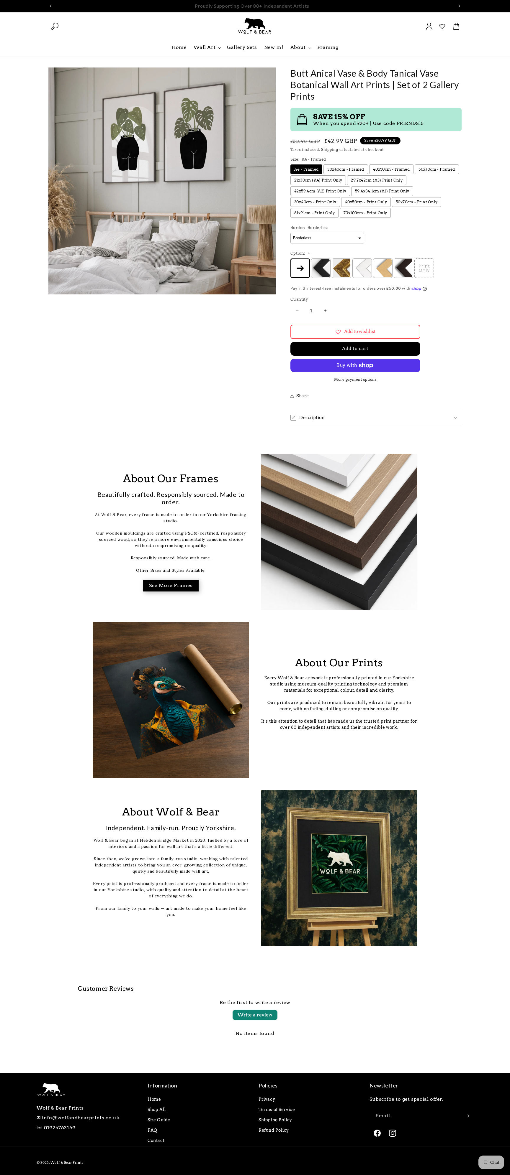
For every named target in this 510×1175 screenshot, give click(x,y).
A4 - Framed (306, 169)
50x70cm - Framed (437, 169)
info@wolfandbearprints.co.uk (81, 1117)
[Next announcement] (459, 5)
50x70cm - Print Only (416, 202)
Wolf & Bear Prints (67, 1163)
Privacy (267, 1099)
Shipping (329, 149)
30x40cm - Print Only (315, 202)
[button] (54, 26)
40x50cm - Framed (391, 169)
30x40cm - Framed (345, 169)
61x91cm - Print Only (314, 213)
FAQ (152, 1130)
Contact (156, 1140)
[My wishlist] (442, 26)
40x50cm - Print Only (366, 202)
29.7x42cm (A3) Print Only (377, 180)
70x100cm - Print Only (365, 213)
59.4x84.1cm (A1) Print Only (382, 191)
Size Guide (159, 1120)
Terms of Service (277, 1109)
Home (154, 1099)
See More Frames (171, 585)
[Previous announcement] (50, 5)
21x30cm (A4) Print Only (318, 180)
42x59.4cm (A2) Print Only (320, 191)
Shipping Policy (275, 1120)
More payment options (355, 379)
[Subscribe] (466, 1116)
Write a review (255, 1015)
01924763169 (60, 1127)
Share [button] (302, 395)
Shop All (157, 1109)
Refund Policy (274, 1130)
